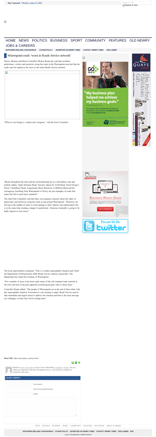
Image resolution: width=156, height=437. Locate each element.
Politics (39, 40)
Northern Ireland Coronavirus (21, 50)
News (24, 40)
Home (11, 40)
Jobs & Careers (20, 46)
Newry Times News (27, 367)
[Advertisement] (21, 12)
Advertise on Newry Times (68, 50)
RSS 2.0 (48, 370)
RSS (131, 431)
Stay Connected (14, 3)
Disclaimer (111, 50)
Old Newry (139, 40)
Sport (76, 40)
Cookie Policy (46, 50)
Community (95, 40)
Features (117, 40)
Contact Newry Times (93, 50)
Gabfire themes (86, 434)
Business (58, 40)
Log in (67, 434)
